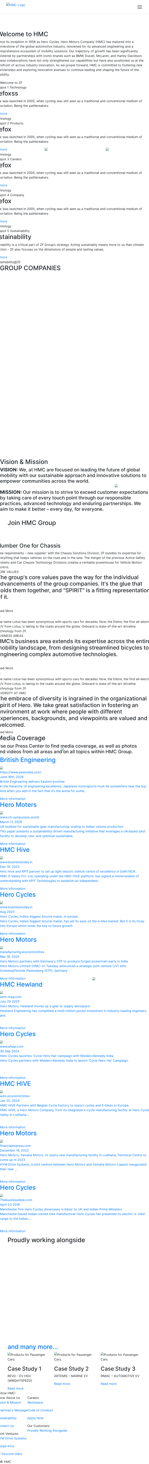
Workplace (35, 1402)
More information (12, 799)
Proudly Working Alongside (47, 1430)
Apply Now (35, 1418)
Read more (15, 1388)
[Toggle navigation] (140, 7)
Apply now (21, 531)
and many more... (33, 1347)
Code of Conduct (40, 1410)
